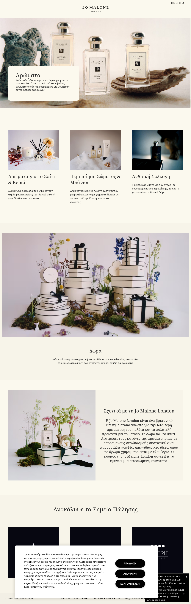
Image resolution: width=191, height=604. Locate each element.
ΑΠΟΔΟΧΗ (130, 563)
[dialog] (177, 3)
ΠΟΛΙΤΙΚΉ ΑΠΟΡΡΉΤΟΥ (107, 598)
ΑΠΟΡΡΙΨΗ (130, 574)
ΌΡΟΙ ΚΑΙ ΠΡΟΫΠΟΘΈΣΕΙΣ (75, 598)
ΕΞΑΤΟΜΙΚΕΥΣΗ (130, 584)
